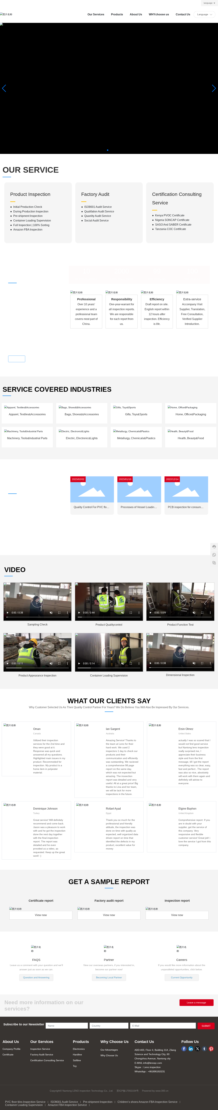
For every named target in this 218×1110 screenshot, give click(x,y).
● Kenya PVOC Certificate (168, 215)
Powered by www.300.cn (155, 1090)
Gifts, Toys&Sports (136, 414)
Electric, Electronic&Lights (82, 438)
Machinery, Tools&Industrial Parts (27, 438)
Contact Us (144, 1042)
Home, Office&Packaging (191, 414)
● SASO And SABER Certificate (171, 224)
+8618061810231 (156, 1071)
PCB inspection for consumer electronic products (185, 508)
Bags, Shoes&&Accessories (82, 414)
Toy (75, 1066)
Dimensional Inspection (180, 675)
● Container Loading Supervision (30, 220)
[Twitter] (197, 1048)
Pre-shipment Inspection (97, 1101)
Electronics (79, 1049)
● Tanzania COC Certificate (169, 229)
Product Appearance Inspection (37, 675)
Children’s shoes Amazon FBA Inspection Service (147, 1101)
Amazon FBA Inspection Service (67, 1105)
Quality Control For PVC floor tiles (91, 508)
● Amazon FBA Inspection (26, 229)
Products (81, 1042)
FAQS (36, 960)
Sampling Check (37, 624)
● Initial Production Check (26, 206)
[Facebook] (183, 1048)
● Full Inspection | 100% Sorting (29, 225)
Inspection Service (40, 1049)
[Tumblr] (204, 1048)
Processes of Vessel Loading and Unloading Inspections (138, 508)
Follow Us (190, 1042)
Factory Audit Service (41, 1054)
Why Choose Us (114, 1042)
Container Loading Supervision (109, 675)
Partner (109, 960)
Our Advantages (109, 1049)
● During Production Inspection (29, 211)
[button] (107, 150)
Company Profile (11, 1049)
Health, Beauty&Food (191, 438)
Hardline (77, 1054)
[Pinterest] (211, 1048)
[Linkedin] (190, 1048)
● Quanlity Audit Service (96, 215)
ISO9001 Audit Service (64, 1101)
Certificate (8, 1054)
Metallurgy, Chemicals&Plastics (136, 438)
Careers (181, 960)
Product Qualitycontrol (109, 624)
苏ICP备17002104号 (128, 1090)
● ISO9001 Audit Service (96, 206)
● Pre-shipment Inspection (26, 215)
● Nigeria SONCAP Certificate (170, 220)
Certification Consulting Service (47, 1060)
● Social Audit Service (95, 220)
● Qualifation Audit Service (97, 211)
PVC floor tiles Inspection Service (25, 1101)
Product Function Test (180, 624)
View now (41, 915)
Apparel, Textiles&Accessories (27, 414)
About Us (11, 1042)
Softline (77, 1060)
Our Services (41, 1042)
